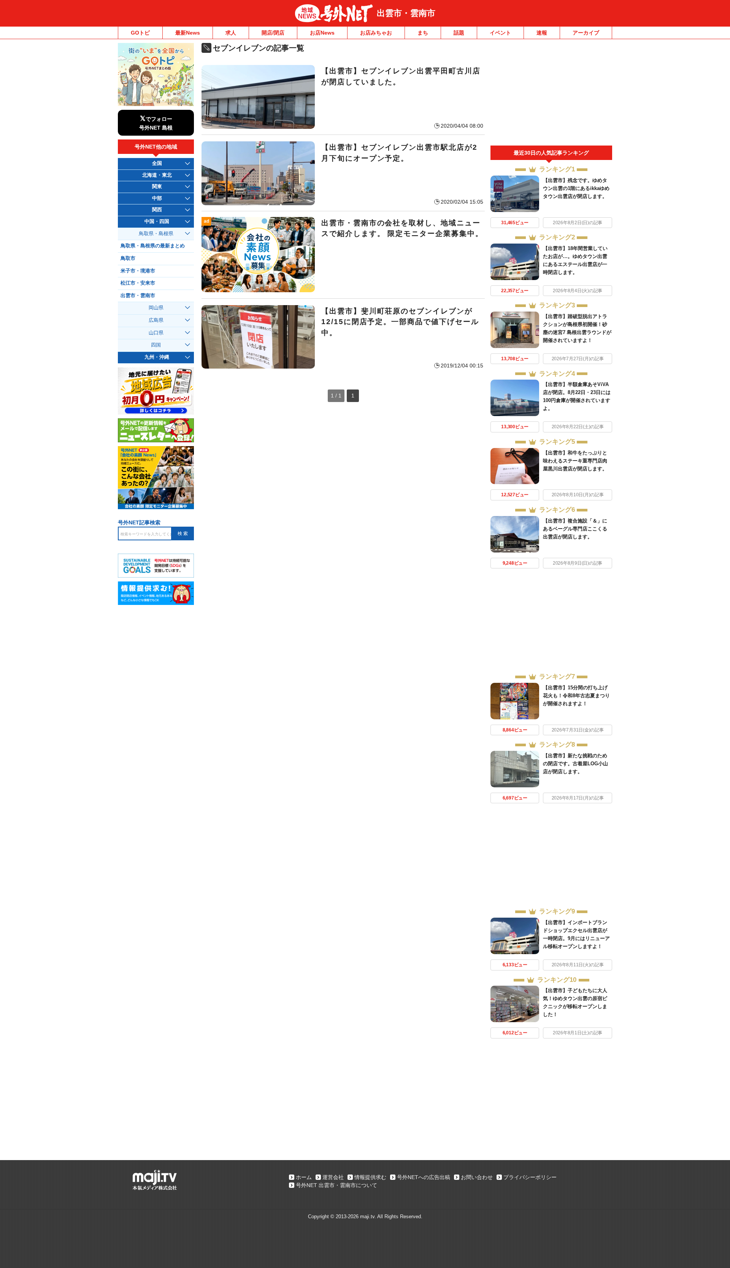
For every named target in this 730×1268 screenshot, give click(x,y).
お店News (322, 33)
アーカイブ (586, 33)
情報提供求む (370, 1177)
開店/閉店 (273, 33)
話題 (459, 33)
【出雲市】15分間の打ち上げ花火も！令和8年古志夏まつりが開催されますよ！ (576, 695)
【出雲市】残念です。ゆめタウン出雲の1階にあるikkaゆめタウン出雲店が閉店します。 (576, 188)
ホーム (304, 1177)
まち (422, 33)
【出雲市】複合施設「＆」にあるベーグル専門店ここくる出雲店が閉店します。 (575, 529)
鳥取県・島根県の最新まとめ (153, 246)
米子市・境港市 (138, 271)
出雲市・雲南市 (406, 13)
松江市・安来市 (138, 283)
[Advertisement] (551, 94)
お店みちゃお (376, 33)
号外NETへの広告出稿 (423, 1177)
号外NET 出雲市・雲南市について (336, 1185)
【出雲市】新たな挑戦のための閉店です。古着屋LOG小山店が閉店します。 (575, 763)
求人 (230, 33)
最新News (187, 33)
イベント (500, 33)
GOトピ (140, 33)
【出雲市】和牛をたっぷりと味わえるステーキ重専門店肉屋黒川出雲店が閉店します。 (575, 461)
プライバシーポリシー (530, 1177)
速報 (541, 33)
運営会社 (333, 1177)
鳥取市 (128, 258)
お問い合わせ (477, 1177)
